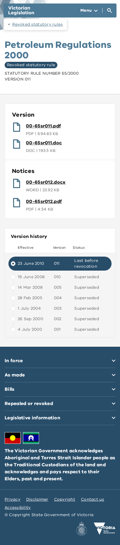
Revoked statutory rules (37, 24)
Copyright (64, 499)
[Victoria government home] (104, 529)
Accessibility (18, 507)
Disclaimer (37, 499)
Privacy (12, 499)
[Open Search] (110, 10)
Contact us (92, 499)
